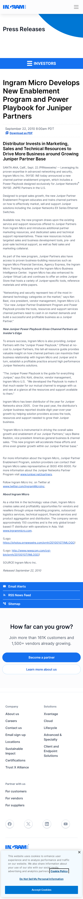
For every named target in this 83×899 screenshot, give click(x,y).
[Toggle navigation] (76, 7)
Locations (12, 742)
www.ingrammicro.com (17, 530)
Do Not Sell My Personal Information (41, 878)
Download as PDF (21, 133)
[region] (41, 873)
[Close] (79, 852)
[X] (28, 824)
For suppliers (15, 805)
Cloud (48, 721)
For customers (16, 791)
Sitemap (11, 604)
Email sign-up (15, 735)
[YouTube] (65, 824)
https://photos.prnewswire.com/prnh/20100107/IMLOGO (39, 542)
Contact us (13, 728)
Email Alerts (14, 586)
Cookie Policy (59, 871)
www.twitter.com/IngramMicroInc (24, 486)
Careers (11, 721)
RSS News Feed (17, 595)
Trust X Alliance (17, 767)
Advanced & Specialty (53, 737)
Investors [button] (44, 63)
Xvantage (51, 714)
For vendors (14, 798)
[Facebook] (9, 824)
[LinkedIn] (47, 824)
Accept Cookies (41, 889)
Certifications (15, 760)
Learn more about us (41, 669)
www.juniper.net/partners (36, 474)
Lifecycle (50, 728)
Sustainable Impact (14, 751)
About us (12, 714)
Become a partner (42, 657)
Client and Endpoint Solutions (51, 751)
